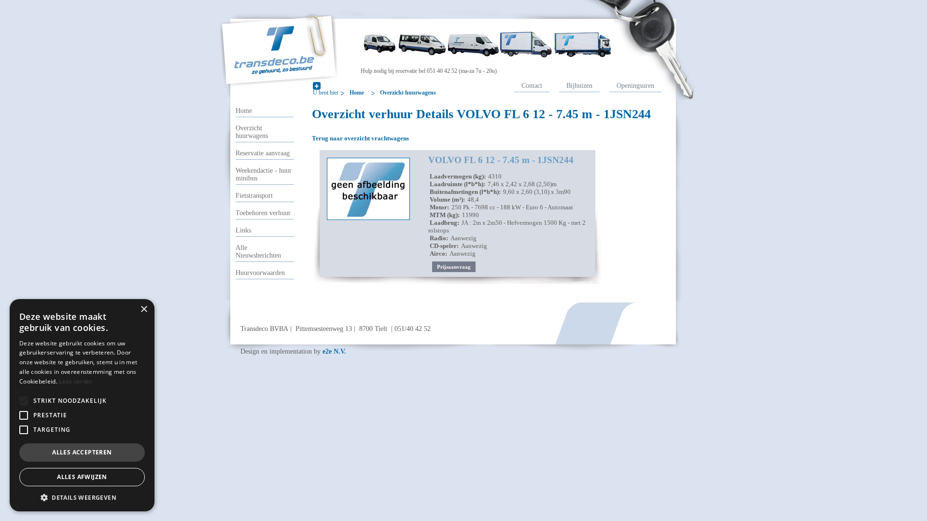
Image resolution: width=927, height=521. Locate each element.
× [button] (143, 309)
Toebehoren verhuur (263, 213)
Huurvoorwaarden (260, 272)
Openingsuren (635, 85)
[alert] (82, 405)
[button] (23, 401)
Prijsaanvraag (454, 267)
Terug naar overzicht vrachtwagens (360, 138)
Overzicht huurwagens (408, 93)
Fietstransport (254, 195)
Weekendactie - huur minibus (264, 174)
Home (357, 93)
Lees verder (75, 381)
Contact (531, 85)
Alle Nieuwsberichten (258, 251)
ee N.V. (334, 351)
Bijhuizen (579, 85)
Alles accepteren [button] (82, 452)
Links (243, 230)
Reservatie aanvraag (263, 153)
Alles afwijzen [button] (82, 477)
